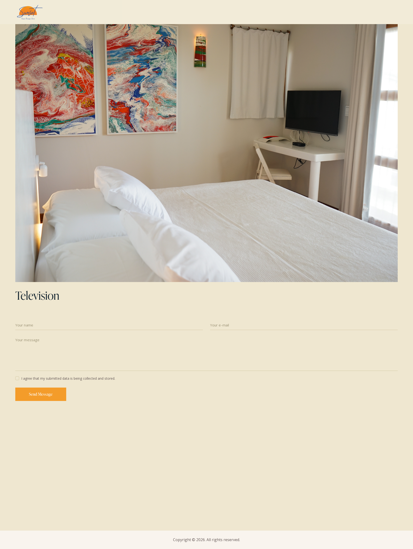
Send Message (41, 394)
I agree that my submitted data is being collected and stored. (68, 378)
